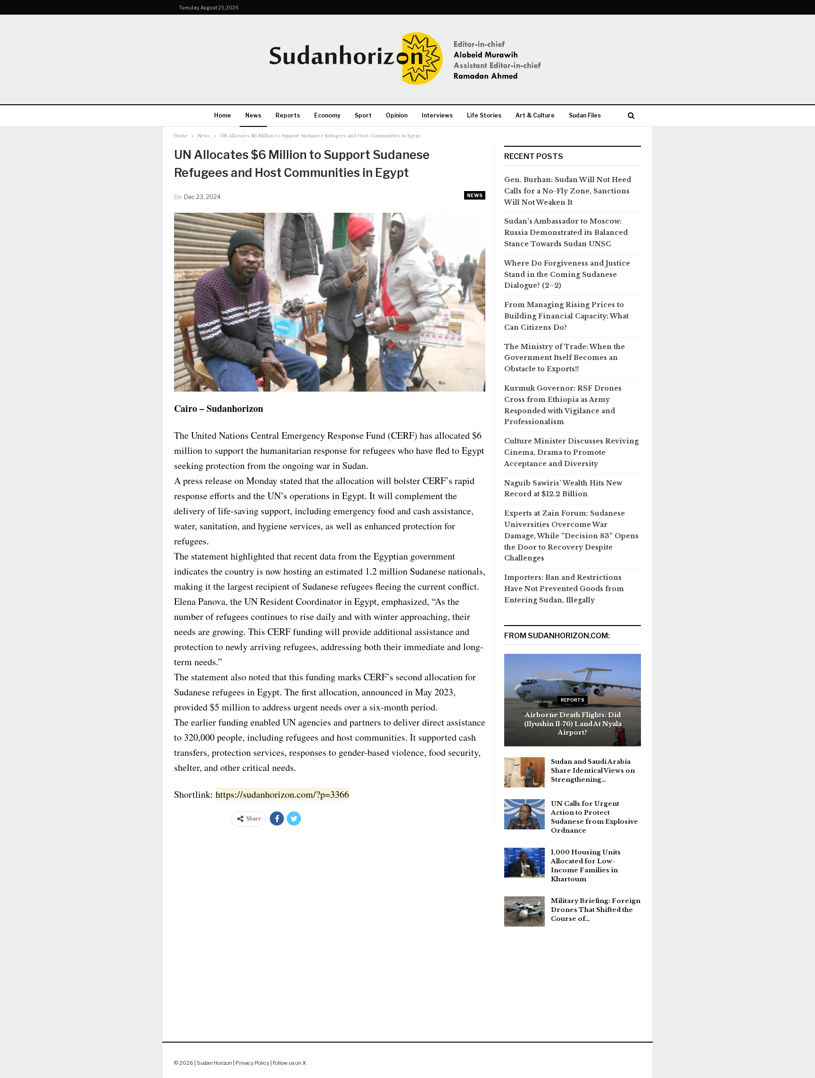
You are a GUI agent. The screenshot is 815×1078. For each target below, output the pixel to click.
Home (222, 115)
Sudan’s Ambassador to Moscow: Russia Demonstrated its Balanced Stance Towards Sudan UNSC (566, 232)
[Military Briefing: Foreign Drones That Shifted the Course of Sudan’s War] (524, 911)
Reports (287, 115)
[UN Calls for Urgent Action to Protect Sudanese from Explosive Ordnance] (524, 814)
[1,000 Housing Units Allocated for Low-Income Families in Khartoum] (524, 863)
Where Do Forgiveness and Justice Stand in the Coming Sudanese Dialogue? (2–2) (567, 274)
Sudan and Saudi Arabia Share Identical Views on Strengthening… (593, 771)
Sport (363, 115)
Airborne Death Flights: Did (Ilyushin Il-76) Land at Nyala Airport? (573, 723)
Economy (327, 115)
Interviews (437, 115)
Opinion (397, 115)
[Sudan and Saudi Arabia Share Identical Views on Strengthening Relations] (524, 772)
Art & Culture (535, 115)
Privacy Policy (252, 1063)
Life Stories (484, 115)
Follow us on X (289, 1063)
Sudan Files (585, 115)
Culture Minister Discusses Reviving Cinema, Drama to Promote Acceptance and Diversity (571, 452)
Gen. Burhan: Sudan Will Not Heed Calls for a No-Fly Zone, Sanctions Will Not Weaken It (567, 191)
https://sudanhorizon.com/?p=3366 (282, 794)
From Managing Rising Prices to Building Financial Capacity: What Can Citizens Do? (566, 316)
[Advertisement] (407, 984)
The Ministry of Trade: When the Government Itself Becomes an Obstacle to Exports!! (564, 358)
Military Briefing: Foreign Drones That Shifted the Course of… (595, 910)
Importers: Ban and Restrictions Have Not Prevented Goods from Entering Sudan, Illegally (564, 588)
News (253, 115)
